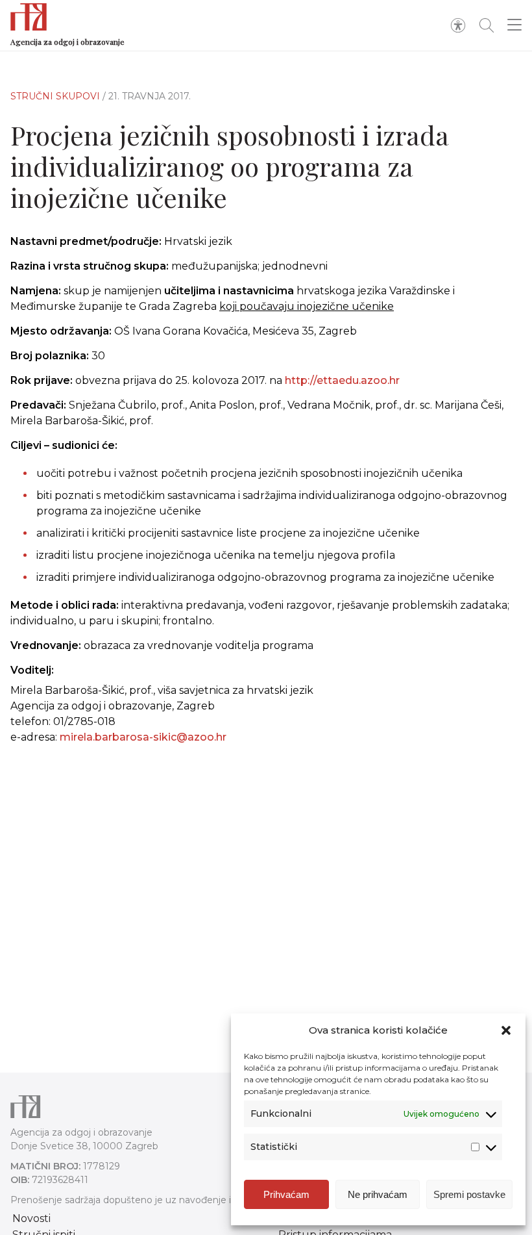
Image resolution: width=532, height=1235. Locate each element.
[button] (506, 1030)
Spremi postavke (469, 1194)
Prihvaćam (286, 1194)
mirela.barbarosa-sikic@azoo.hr (143, 737)
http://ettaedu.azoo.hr (342, 380)
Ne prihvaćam (377, 1194)
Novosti (31, 1218)
